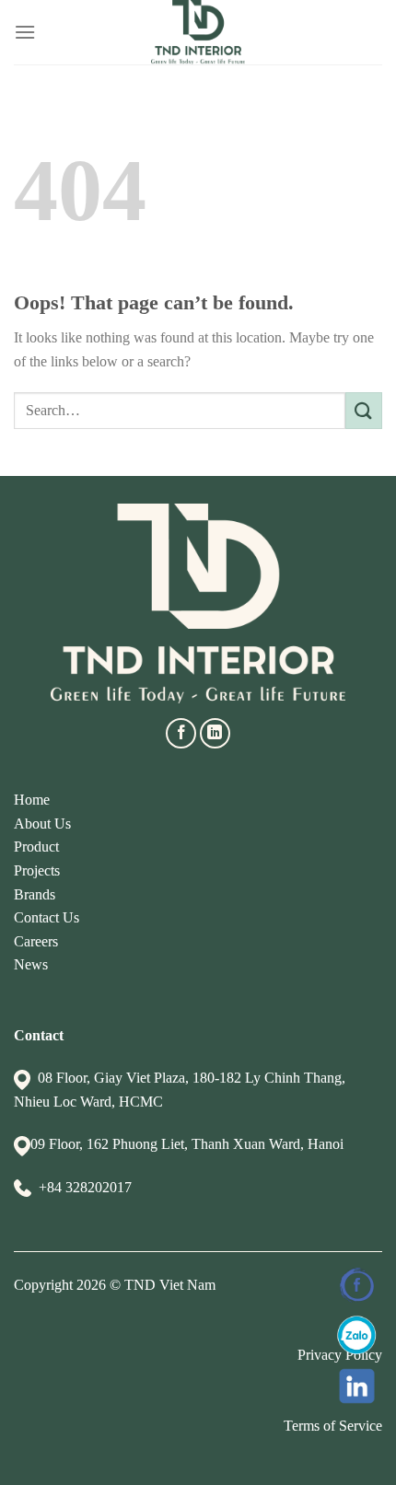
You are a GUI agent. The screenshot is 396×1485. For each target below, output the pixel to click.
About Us (42, 823)
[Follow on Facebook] (181, 733)
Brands (34, 894)
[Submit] (363, 410)
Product (36, 846)
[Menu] (25, 31)
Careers (36, 941)
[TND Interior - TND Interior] (198, 32)
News (31, 964)
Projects (37, 870)
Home (32, 799)
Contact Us (46, 917)
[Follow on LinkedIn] (215, 733)
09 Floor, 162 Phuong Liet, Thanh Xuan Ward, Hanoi (187, 1144)
